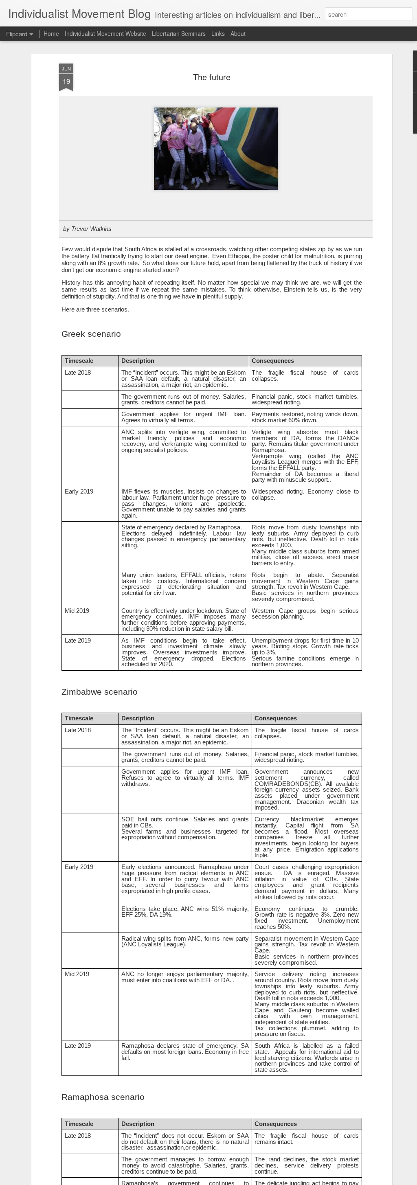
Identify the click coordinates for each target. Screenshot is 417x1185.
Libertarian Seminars (179, 33)
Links (218, 33)
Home (51, 33)
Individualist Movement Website (105, 33)
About (238, 33)
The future (211, 77)
